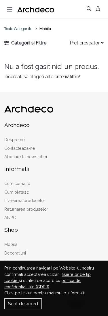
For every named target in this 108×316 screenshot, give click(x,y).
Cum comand (17, 183)
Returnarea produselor (26, 209)
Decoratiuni (15, 252)
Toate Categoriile (18, 29)
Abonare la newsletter (26, 156)
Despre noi (15, 139)
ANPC (10, 217)
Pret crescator (85, 43)
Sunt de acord (23, 303)
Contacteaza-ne (19, 148)
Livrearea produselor (24, 200)
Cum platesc (16, 192)
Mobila (10, 244)
